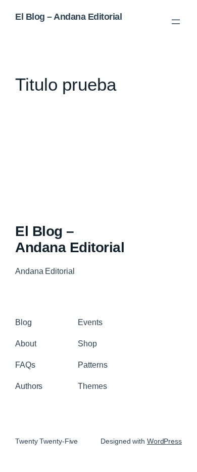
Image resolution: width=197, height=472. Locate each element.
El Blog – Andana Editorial (68, 16)
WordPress (164, 441)
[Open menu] (176, 22)
